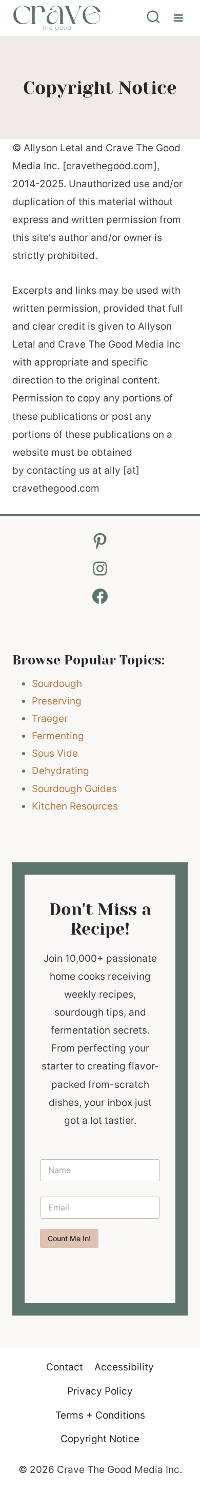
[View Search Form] (153, 18)
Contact (64, 1367)
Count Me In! (69, 1238)
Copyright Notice (100, 1439)
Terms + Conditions (100, 1415)
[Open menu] (178, 18)
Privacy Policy (100, 1391)
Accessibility (124, 1367)
